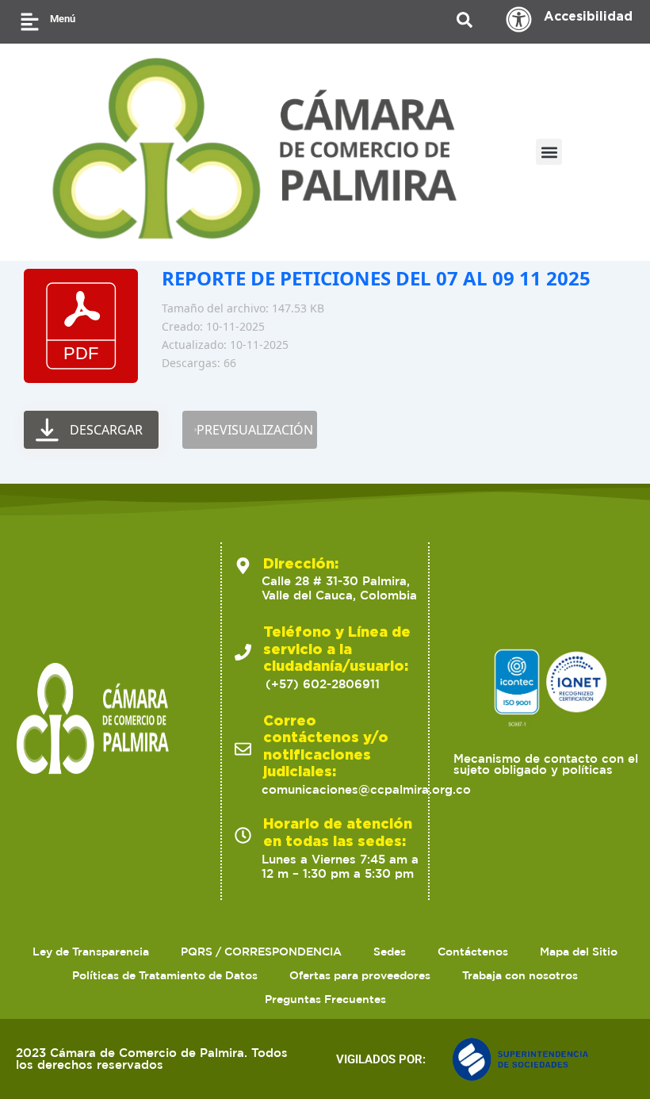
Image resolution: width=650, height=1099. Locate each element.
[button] (549, 152)
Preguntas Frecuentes (325, 999)
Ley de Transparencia (90, 951)
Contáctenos (473, 951)
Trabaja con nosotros (520, 975)
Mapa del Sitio (579, 951)
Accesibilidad (588, 16)
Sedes (389, 951)
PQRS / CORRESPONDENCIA (261, 951)
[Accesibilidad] (519, 19)
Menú (62, 19)
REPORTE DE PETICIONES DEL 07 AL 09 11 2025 (376, 278)
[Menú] (30, 22)
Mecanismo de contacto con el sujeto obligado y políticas (545, 764)
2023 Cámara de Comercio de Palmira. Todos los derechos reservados (152, 1058)
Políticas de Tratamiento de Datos (165, 975)
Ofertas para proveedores (359, 975)
